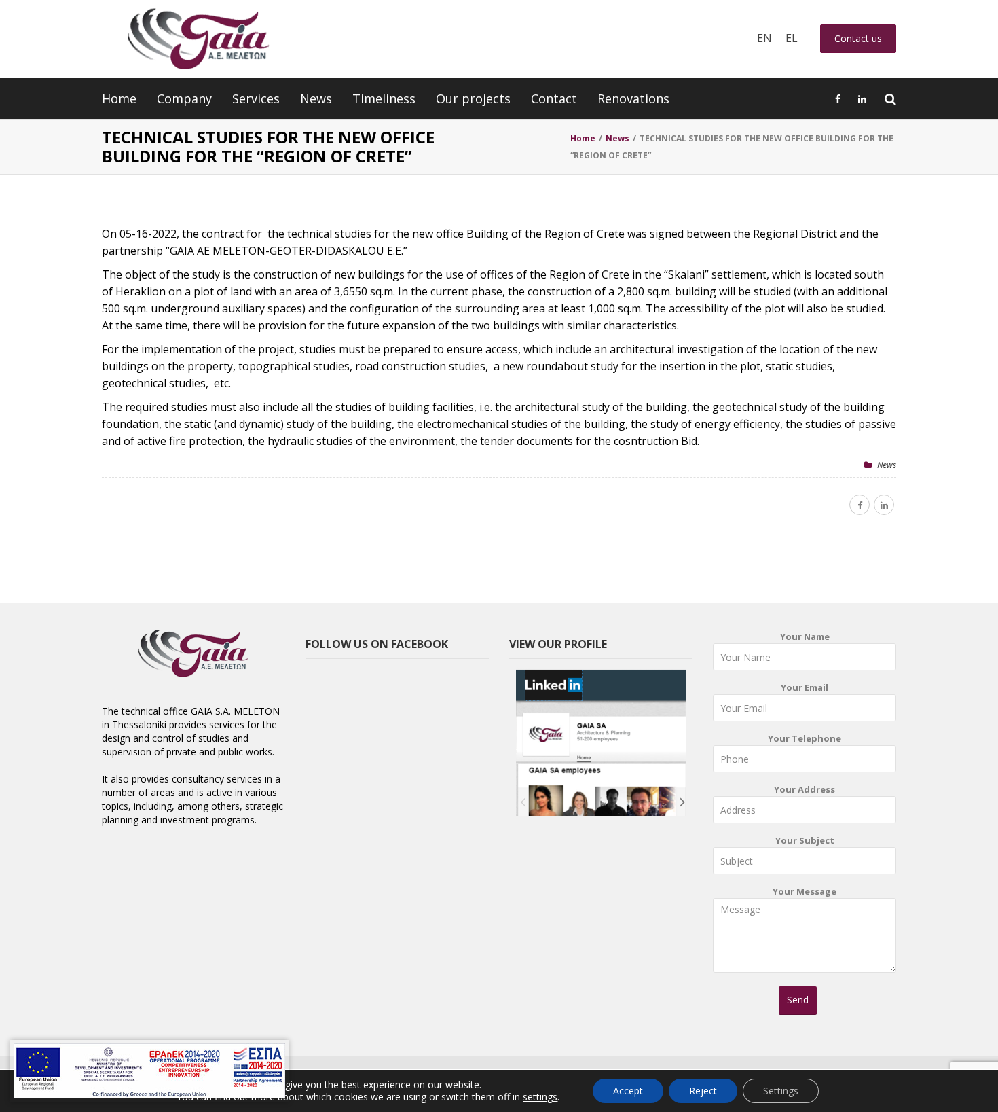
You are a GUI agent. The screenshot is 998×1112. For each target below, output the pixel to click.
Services (256, 98)
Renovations (633, 98)
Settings (780, 1090)
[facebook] (859, 505)
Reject (703, 1090)
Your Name (805, 636)
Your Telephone (804, 738)
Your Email (804, 687)
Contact (554, 98)
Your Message (804, 891)
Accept (628, 1090)
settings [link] (540, 1096)
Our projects (473, 98)
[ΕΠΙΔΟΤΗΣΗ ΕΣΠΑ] (149, 1070)
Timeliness (383, 98)
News (316, 98)
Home (119, 98)
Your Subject (804, 840)
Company (184, 98)
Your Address (804, 789)
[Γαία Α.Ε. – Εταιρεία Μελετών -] (198, 39)
